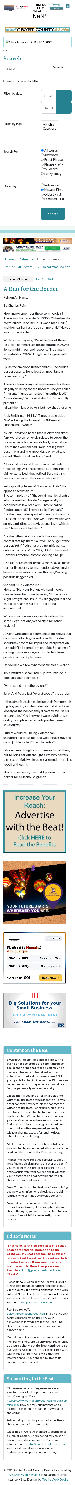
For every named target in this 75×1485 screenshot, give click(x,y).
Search (53, 214)
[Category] (49, 128)
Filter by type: (13, 123)
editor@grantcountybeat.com (40, 1270)
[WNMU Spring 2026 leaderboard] (37, 240)
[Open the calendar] (64, 96)
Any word (51, 155)
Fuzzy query (52, 174)
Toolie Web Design (55, 1479)
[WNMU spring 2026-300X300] (34, 892)
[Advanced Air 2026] (34, 958)
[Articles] (49, 124)
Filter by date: (13, 93)
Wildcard (51, 169)
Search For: (11, 151)
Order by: (10, 186)
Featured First (54, 199)
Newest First (53, 189)
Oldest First (52, 194)
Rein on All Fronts (18, 279)
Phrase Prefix (53, 164)
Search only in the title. (22, 81)
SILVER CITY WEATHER (39, 11)
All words (51, 150)
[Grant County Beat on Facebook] (68, 5)
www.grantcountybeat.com (36, 1302)
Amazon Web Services (25, 1474)
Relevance (51, 185)
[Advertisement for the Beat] (34, 821)
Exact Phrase (53, 159)
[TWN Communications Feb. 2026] (37, 248)
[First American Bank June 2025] (34, 1010)
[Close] (5, 50)
